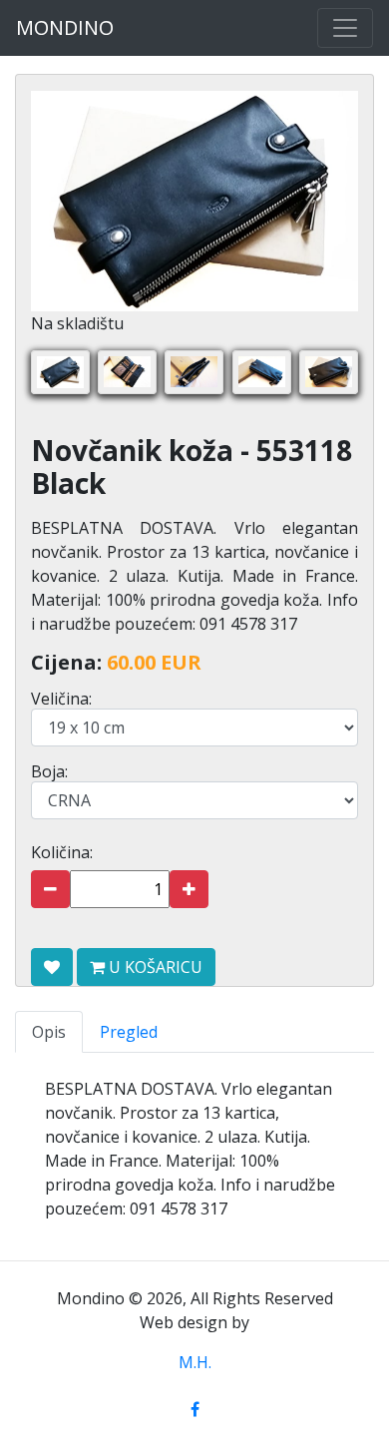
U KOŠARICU (153, 967)
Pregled (129, 1032)
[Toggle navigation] (345, 28)
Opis (49, 1032)
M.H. (195, 1362)
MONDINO (65, 27)
